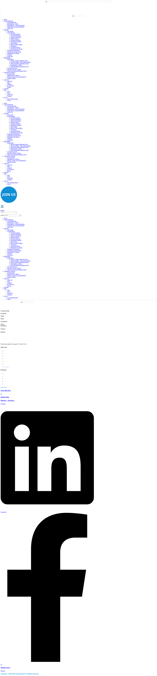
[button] (2, 210)
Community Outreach (9, 72)
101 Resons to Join (12, 68)
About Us (6, 79)
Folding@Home (11, 78)
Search (2, 215)
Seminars (6, 29)
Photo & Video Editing (16, 44)
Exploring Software (15, 40)
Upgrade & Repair (15, 47)
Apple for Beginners (15, 35)
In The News (10, 85)
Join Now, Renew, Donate (14, 69)
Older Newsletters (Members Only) (19, 63)
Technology (13, 46)
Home (5, 19)
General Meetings (8, 21)
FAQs (8, 93)
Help (5, 90)
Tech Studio (10, 31)
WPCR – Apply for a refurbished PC (16, 77)
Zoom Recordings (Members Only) (19, 66)
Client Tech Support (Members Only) (16, 71)
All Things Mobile (15, 34)
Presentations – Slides (12, 24)
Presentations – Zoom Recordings (16, 25)
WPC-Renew (7, 356)
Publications (10, 59)
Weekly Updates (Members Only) (19, 60)
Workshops (7, 353)
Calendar (9, 54)
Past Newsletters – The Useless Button (20, 62)
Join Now (6, 358)
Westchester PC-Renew (16, 49)
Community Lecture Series (14, 52)
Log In (6, 97)
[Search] (16, 212)
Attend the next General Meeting (15, 27)
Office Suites (13, 43)
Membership (7, 57)
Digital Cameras (14, 38)
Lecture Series (11, 74)
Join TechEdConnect (12, 99)
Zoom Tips (10, 28)
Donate (9, 87)
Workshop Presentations (13, 50)
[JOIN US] (9, 202)
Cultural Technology (15, 37)
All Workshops (11, 32)
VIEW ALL (7, 384)
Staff (8, 82)
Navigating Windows (15, 41)
